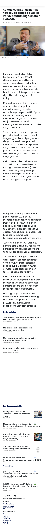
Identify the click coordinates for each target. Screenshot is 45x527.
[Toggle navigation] (40, 3)
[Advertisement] (23, 196)
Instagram (7, 521)
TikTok (5, 523)
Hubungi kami (8, 506)
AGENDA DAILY (17, 3)
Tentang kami (8, 504)
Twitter (6, 516)
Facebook (7, 514)
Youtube (6, 518)
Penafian (6, 508)
